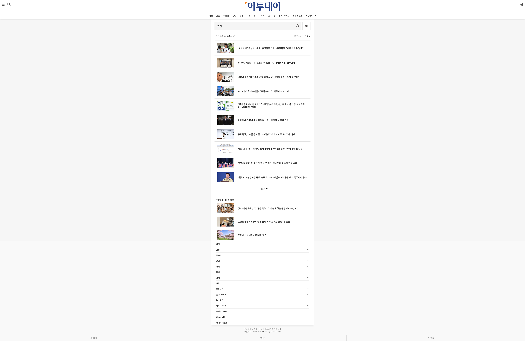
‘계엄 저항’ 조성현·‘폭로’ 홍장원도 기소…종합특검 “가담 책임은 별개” (271, 48)
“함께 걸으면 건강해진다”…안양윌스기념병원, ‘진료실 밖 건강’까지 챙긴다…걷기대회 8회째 (271, 106)
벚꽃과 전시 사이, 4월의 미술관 (252, 234)
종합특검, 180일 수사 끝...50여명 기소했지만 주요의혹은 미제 (266, 134)
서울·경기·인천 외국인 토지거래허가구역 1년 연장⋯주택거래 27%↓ (270, 148)
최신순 (307, 35)
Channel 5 (220, 317)
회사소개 (94, 338)
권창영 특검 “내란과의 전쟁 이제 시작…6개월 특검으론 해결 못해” (268, 77)
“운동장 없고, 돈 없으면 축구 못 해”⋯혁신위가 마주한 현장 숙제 (267, 163)
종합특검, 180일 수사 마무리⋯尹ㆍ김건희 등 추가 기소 (263, 120)
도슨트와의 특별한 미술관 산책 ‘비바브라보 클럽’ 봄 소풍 (264, 221)
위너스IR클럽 (221, 322)
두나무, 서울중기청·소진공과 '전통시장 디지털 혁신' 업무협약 (266, 62)
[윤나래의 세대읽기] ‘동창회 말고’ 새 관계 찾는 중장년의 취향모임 (268, 208)
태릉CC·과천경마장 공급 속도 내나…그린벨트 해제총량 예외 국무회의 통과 (272, 177)
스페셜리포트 (221, 311)
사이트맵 (431, 338)
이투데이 (261, 331)
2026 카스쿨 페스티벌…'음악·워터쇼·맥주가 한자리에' (263, 91)
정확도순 (298, 35)
